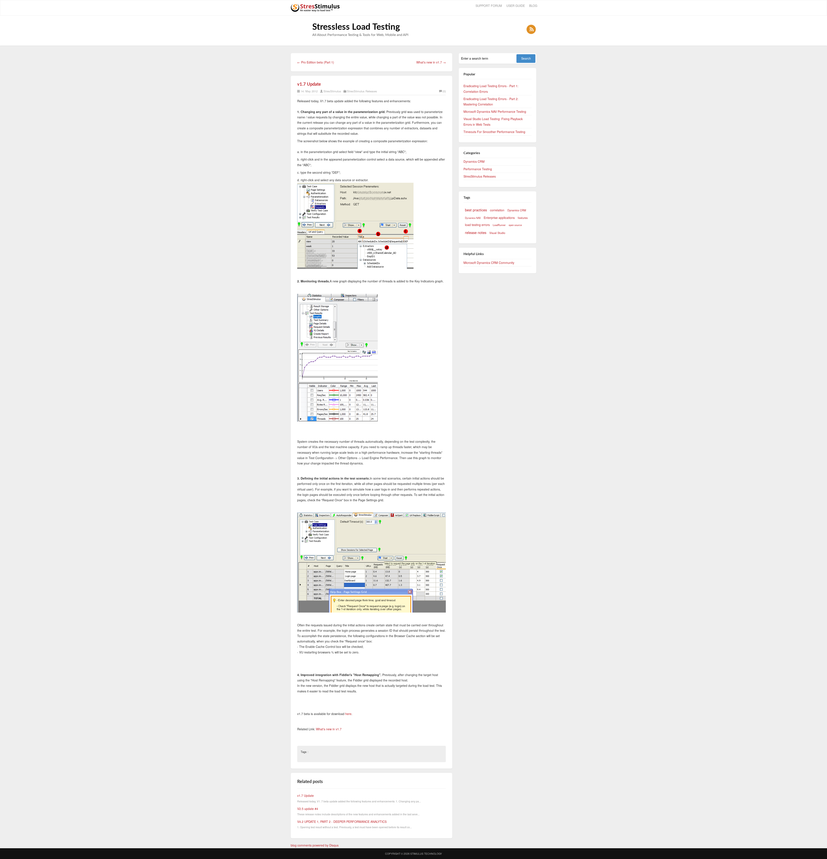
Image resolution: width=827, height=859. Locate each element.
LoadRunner (499, 225)
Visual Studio (497, 233)
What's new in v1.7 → (431, 62)
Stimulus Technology (426, 853)
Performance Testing (477, 169)
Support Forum (489, 5)
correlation (497, 210)
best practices (476, 209)
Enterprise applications (499, 217)
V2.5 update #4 (307, 808)
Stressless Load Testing (356, 27)
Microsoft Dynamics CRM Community (488, 262)
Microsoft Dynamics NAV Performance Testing (494, 111)
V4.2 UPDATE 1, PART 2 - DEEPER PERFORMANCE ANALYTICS (342, 821)
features (523, 218)
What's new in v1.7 (329, 729)
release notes (475, 232)
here (348, 714)
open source (515, 225)
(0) (444, 91)
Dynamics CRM (474, 161)
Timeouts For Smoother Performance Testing (494, 132)
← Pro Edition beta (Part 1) (315, 62)
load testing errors (477, 225)
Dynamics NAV (473, 218)
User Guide (515, 5)
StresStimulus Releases (362, 91)
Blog (533, 5)
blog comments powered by (315, 845)
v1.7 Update (309, 84)
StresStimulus (332, 91)
